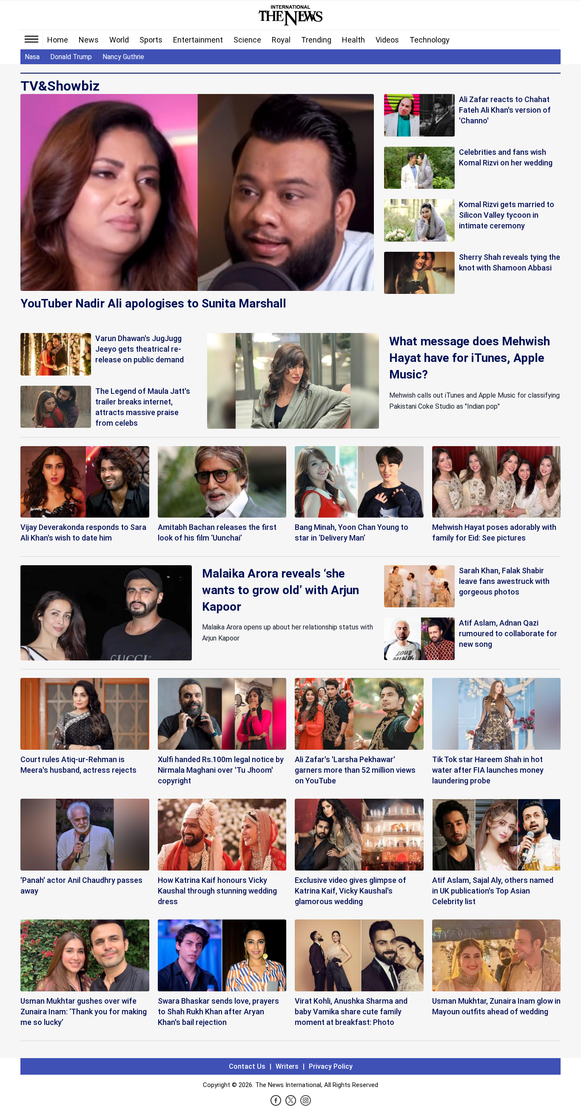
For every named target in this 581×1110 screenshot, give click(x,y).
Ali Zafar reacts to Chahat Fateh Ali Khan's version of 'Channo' (505, 110)
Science (247, 39)
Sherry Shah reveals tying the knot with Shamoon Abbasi (509, 262)
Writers (287, 1066)
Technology (430, 39)
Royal (281, 39)
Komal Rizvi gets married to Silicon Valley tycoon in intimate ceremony (506, 215)
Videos (387, 39)
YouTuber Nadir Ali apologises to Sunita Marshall (153, 303)
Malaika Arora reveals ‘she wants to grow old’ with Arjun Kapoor (280, 590)
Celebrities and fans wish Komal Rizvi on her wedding (506, 157)
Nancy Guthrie (123, 57)
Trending (316, 39)
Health (353, 39)
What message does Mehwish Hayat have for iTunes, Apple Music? (469, 357)
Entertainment (198, 39)
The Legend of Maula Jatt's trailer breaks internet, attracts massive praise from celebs (142, 407)
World (119, 39)
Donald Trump (71, 57)
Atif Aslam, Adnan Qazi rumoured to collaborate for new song (508, 633)
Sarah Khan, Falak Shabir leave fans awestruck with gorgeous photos (504, 581)
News (89, 39)
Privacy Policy (331, 1066)
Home (57, 39)
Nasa (32, 57)
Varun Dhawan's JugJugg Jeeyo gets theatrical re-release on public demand (139, 349)
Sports (151, 39)
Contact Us (247, 1066)
